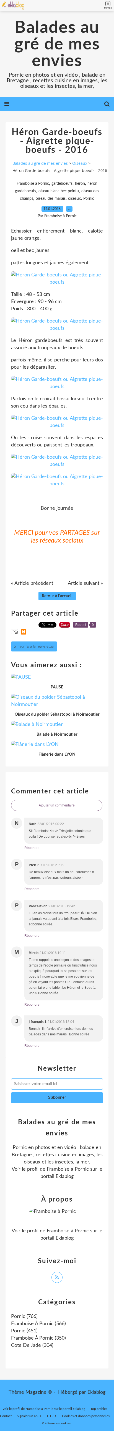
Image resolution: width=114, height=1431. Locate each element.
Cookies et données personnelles (86, 1416)
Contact (6, 1416)
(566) (38, 1323)
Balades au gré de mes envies (57, 44)
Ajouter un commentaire (57, 805)
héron (80, 184)
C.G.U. (52, 1416)
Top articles (98, 1408)
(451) (24, 1330)
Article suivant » (85, 583)
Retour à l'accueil (57, 596)
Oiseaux (79, 163)
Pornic (88, 199)
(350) (38, 1338)
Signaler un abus (29, 1416)
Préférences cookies (56, 1423)
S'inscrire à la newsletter (34, 646)
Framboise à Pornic (33, 184)
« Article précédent (32, 583)
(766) (24, 1316)
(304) (32, 1345)
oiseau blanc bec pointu (58, 191)
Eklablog (96, 1392)
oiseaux (74, 199)
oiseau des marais (51, 199)
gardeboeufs (61, 184)
